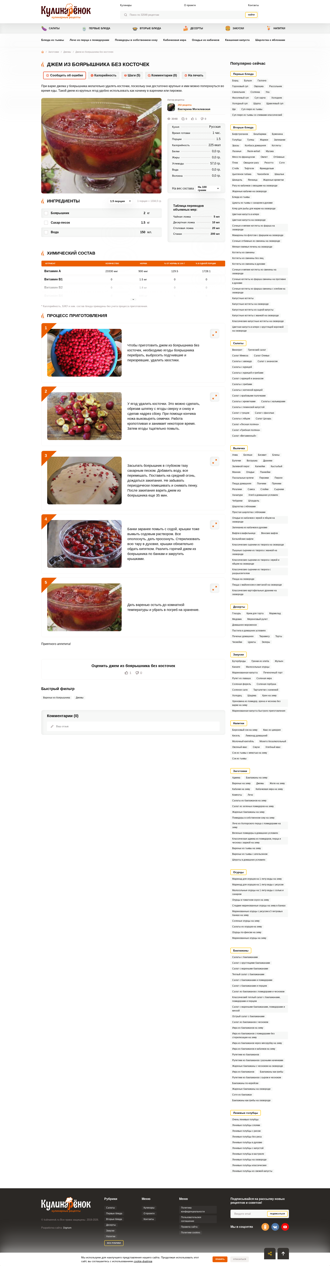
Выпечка (239, 448)
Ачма (235, 455)
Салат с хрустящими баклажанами (251, 963)
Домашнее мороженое (244, 625)
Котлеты (276, 145)
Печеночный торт (273, 672)
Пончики (261, 483)
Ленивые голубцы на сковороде (249, 1159)
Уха (267, 92)
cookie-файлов (143, 1261)
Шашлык (279, 174)
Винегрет (237, 350)
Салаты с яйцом (241, 418)
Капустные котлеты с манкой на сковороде (255, 315)
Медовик (237, 619)
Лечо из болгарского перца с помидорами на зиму (256, 825)
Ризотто (268, 162)
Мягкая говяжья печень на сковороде (252, 246)
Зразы (235, 145)
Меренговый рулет (257, 619)
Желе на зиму (277, 783)
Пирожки (264, 477)
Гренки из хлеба (260, 661)
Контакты (253, 5)
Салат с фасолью (264, 413)
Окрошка (259, 86)
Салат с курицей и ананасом (247, 378)
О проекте (190, 5)
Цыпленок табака (241, 174)
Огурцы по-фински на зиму (246, 932)
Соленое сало (240, 689)
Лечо (250, 795)
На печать (195, 75)
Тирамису (264, 636)
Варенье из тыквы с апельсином (249, 854)
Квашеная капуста (237, 39)
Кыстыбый (276, 466)
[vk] (275, 1227)
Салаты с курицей (242, 367)
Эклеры (266, 642)
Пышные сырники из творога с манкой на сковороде (254, 552)
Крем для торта (255, 613)
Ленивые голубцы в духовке (247, 1142)
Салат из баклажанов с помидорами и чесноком (258, 991)
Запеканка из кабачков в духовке (249, 527)
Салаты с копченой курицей (247, 390)
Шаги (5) (134, 75)
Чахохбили (263, 174)
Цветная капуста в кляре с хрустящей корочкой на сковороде (258, 329)
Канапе (236, 667)
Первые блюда (95, 28)
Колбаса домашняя (255, 145)
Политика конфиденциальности (193, 1209)
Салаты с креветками (244, 401)
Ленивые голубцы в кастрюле (248, 1154)
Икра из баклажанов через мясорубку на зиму (257, 1043)
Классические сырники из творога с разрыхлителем (251, 571)
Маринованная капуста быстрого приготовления (258, 710)
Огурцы (238, 872)
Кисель (236, 735)
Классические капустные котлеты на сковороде (258, 321)
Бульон (248, 80)
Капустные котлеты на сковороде (250, 304)
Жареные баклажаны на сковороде (251, 1089)
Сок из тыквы (239, 758)
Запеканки (279, 139)
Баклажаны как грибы (271, 1071)
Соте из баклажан (242, 1094)
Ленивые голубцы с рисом (246, 1131)
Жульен (279, 661)
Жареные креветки (273, 180)
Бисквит (262, 455)
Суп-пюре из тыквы (251, 109)
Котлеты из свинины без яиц (248, 258)
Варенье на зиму (241, 783)
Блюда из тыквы (52, 39)
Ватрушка (252, 460)
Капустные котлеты (243, 298)
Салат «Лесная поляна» (245, 424)
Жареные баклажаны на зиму (248, 812)
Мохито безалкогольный (273, 741)
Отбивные (279, 157)
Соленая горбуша (266, 684)
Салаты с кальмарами (273, 401)
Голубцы (237, 139)
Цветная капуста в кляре (245, 214)
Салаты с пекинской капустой (248, 407)
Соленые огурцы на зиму (246, 921)
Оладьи (250, 472)
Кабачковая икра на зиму (269, 789)
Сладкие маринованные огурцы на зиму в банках (259, 905)
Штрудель (253, 500)
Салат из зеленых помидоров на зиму (253, 806)
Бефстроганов (240, 134)
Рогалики (237, 489)
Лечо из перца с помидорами (89, 39)
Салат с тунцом (240, 413)
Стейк (235, 168)
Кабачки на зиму (241, 789)
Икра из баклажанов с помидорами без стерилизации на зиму (253, 1035)
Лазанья (236, 151)
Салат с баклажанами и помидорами (252, 980)
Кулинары (126, 5)
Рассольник (275, 86)
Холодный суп (240, 103)
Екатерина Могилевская (194, 109)
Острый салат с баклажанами (248, 1016)
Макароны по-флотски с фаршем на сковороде (257, 235)
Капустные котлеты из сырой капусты (252, 309)
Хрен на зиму (269, 695)
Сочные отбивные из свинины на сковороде (256, 241)
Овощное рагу (251, 162)
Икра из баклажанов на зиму (247, 1028)
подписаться (277, 1214)
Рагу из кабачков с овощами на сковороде (254, 185)
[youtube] (285, 1227)
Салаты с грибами (242, 384)
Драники (267, 460)
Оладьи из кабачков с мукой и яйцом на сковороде (253, 520)
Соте (282, 162)
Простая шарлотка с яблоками (248, 512)
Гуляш (250, 139)
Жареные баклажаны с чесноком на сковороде (257, 1066)
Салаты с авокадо (242, 361)
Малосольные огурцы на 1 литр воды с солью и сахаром (258, 892)
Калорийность (105, 75)
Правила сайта (189, 1227)
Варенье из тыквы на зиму (246, 848)
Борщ (235, 80)
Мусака (270, 151)
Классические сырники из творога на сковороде (258, 544)
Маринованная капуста (245, 672)
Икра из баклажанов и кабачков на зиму (253, 1049)
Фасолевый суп (240, 97)
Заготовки (53, 52)
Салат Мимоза (240, 355)
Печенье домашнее (243, 636)
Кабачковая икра (174, 39)
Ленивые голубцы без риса (247, 1136)
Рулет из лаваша (241, 678)
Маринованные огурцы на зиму (249, 938)
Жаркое (264, 139)
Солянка (255, 92)
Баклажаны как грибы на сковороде (251, 1100)
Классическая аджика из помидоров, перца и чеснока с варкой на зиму (256, 840)
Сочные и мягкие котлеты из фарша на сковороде (253, 227)
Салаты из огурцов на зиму (247, 926)
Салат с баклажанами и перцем (249, 985)
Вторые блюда (146, 28)
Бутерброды (239, 661)
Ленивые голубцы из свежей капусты (252, 1171)
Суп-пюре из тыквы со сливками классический (257, 115)
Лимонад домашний (256, 735)
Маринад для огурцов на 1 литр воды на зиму (257, 879)
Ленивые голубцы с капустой (248, 1148)
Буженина (277, 134)
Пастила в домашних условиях (249, 630)
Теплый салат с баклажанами (248, 974)
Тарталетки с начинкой (265, 689)
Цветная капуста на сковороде (249, 220)
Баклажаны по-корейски (245, 1083)
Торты (278, 636)
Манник (236, 472)
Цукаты (252, 642)
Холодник (276, 97)
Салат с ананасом (267, 361)
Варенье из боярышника (56, 697)
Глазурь (236, 613)
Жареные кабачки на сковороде (249, 191)
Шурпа (257, 103)
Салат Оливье (261, 355)
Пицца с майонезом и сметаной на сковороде (257, 584)
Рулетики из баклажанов (245, 1054)
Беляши (247, 455)
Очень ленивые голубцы (245, 1119)
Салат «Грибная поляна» (246, 430)
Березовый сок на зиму (244, 730)
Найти (251, 15)
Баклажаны (240, 950)
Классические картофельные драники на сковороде (254, 592)
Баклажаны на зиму (256, 777)
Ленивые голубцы (245, 1112)
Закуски (234, 28)
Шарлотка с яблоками (270, 39)
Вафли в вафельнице (244, 533)
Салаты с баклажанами (245, 957)
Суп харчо (260, 97)
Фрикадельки (267, 168)
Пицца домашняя (241, 483)
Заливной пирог (240, 466)
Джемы (67, 52)
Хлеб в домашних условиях (263, 495)
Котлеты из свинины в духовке (248, 264)
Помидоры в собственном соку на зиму (253, 817)
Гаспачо (262, 80)
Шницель (237, 180)
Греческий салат (257, 350)
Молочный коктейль (243, 741)
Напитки (275, 28)
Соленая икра (264, 678)
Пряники (276, 483)
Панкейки (265, 472)
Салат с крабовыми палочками (249, 395)
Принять (220, 1259)
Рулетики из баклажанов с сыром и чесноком (256, 1077)
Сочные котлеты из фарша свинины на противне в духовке (259, 281)
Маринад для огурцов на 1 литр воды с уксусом (257, 884)
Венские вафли (269, 533)
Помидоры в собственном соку (136, 39)
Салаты (50, 28)
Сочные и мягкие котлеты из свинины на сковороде (254, 271)
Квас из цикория (272, 730)
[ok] (265, 1227)
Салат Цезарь (263, 418)
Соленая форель (241, 684)
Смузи (256, 747)
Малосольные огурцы (257, 667)
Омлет (264, 157)
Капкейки (260, 466)
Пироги (278, 477)
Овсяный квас (239, 747)
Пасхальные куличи (243, 477)
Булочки (236, 460)
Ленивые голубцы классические (249, 1165)
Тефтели (249, 168)
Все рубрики (114, 1243)
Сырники (279, 489)
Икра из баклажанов (243, 1071)
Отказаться (239, 1259)
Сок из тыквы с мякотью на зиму (249, 753)
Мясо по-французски (243, 157)
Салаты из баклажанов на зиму (249, 800)
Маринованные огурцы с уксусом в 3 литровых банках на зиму (257, 913)
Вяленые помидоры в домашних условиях (255, 833)
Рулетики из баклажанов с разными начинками (257, 1060)
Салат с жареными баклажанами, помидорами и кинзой (258, 1009)
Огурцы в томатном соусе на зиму (250, 900)
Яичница (252, 180)
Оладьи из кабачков (205, 39)
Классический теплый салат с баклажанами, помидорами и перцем (256, 999)
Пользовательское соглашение (191, 1219)
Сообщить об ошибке (66, 75)
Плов (235, 162)
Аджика (236, 777)
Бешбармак (260, 134)
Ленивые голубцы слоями (246, 1125)
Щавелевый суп (274, 103)
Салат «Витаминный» (244, 435)
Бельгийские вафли (242, 539)
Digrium (67, 1227)
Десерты (193, 28)
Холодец (237, 695)
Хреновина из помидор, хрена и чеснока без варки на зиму (256, 703)
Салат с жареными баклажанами (250, 968)
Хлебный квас (273, 747)
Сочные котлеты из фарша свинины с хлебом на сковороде (258, 290)
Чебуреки (237, 500)
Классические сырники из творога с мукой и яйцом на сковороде (255, 562)
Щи (234, 109)
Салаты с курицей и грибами (247, 372)
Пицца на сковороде (243, 579)
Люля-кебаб (253, 151)
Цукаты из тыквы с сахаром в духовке (252, 202)
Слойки (264, 489)
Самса (251, 489)
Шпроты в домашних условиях (248, 859)
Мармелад (275, 613)
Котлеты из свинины (243, 252)
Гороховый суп (240, 86)
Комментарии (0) (164, 75)
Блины (276, 455)
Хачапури (237, 495)
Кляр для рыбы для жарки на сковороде (254, 208)
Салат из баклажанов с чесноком (250, 1022)
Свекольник (238, 92)
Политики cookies (190, 1232)
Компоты (237, 795)
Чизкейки (237, 642)
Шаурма (251, 695)
